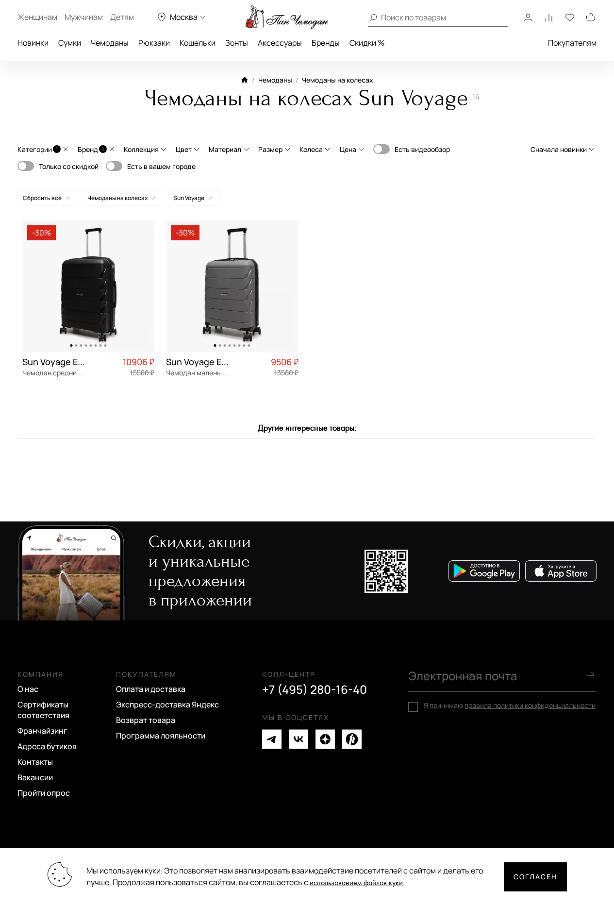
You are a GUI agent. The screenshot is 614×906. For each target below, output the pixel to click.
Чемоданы (110, 42)
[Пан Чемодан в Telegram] (272, 739)
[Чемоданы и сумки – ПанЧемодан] (287, 17)
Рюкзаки (154, 42)
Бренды (326, 42)
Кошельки (198, 42)
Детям (122, 17)
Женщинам (37, 17)
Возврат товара (145, 720)
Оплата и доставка (150, 689)
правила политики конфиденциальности (530, 705)
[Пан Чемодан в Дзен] (325, 739)
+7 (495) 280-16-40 (314, 689)
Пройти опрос (43, 793)
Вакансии (35, 777)
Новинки (33, 42)
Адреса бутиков (47, 746)
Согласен (535, 876)
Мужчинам (84, 17)
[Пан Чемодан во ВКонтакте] (298, 739)
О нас (27, 689)
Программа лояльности (160, 735)
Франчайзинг (42, 730)
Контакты (35, 761)
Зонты (236, 42)
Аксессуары (280, 42)
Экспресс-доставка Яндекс (167, 704)
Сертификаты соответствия (43, 710)
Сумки (69, 42)
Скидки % (366, 42)
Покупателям (572, 42)
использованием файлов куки (356, 883)
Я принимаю (510, 705)
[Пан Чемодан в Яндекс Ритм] (352, 739)
